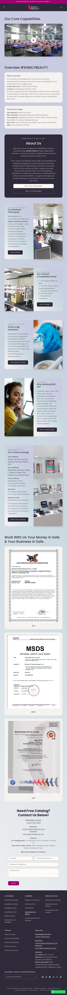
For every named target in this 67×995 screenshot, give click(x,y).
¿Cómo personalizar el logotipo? (32, 919)
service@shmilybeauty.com (33, 834)
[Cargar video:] (33, 40)
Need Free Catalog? (18, 519)
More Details (15, 252)
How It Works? (45, 304)
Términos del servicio (21, 990)
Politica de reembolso (11, 942)
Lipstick (10, 459)
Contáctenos (29, 908)
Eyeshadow (12, 470)
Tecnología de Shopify (25, 988)
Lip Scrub (18, 462)
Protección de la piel (11, 900)
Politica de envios (10, 946)
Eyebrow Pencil (23, 475)
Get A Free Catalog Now (33, 186)
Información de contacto (47, 990)
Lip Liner (25, 459)
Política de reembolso (40, 988)
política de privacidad (11, 938)
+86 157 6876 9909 (33, 823)
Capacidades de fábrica (30, 913)
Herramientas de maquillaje (10, 921)
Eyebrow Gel (20, 472)
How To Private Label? (33, 191)
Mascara (20, 470)
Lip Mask (11, 462)
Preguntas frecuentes (32, 900)
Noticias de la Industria (52, 900)
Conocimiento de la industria (51, 911)
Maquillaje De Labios (11, 904)
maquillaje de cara (10, 912)
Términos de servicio (11, 950)
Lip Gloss (17, 459)
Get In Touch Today (47, 430)
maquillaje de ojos (10, 908)
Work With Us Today (18, 362)
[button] (4, 7)
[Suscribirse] (35, 977)
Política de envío (33, 990)
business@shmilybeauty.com (33, 829)
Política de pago (9, 934)
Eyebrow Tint (12, 475)
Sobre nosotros (30, 904)
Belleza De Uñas (9, 916)
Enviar (13, 883)
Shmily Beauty (15, 988)
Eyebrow (12, 472)
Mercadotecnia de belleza (51, 905)
